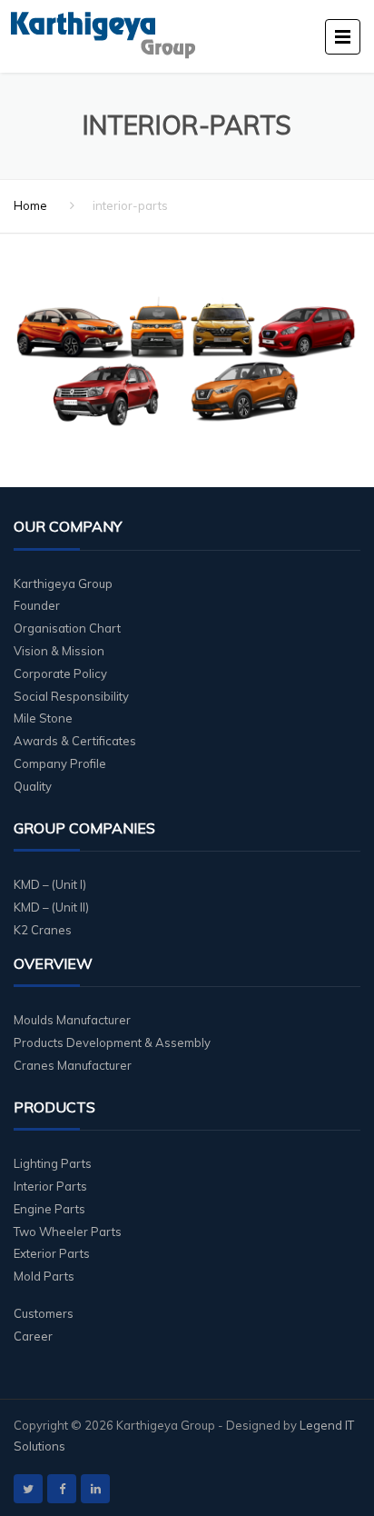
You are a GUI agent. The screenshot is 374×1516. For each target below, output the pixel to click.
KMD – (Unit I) (50, 884)
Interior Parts (50, 1186)
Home (30, 205)
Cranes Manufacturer (73, 1065)
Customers (44, 1313)
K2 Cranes (43, 930)
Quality (33, 786)
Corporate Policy (60, 673)
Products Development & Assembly (112, 1042)
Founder (37, 605)
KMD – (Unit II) (51, 907)
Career (33, 1336)
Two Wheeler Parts (68, 1231)
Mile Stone (43, 718)
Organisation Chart (67, 628)
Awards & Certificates (75, 740)
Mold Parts (44, 1276)
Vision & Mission (59, 650)
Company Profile (60, 763)
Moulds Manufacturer (72, 1019)
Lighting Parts (53, 1163)
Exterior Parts (52, 1253)
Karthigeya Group (63, 583)
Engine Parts (49, 1209)
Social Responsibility (71, 696)
